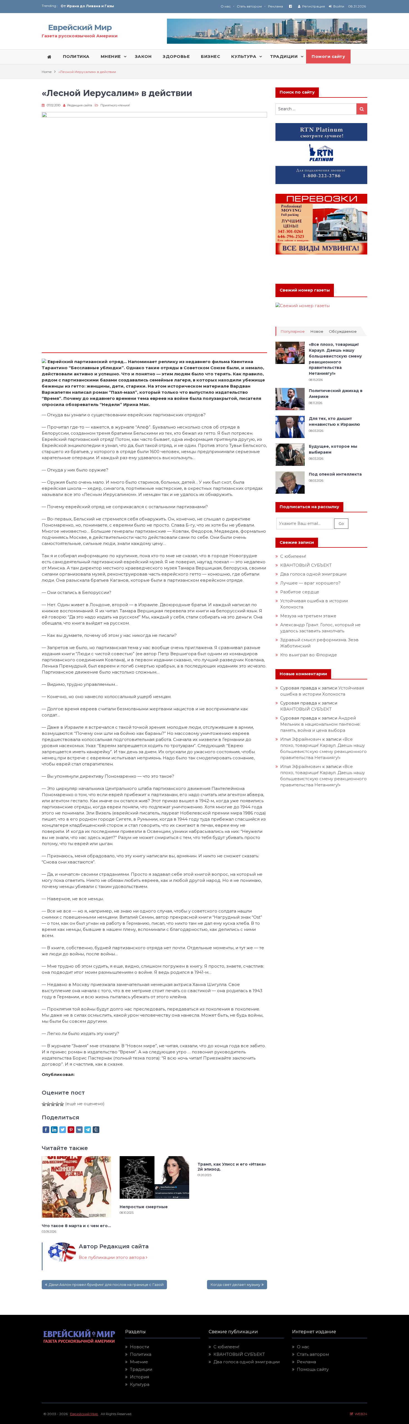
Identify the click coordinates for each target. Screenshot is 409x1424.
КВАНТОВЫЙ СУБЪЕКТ (306, 565)
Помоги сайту (328, 56)
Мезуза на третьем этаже (308, 615)
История (139, 1376)
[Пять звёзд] (62, 1104)
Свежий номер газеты (305, 290)
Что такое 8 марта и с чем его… (76, 1225)
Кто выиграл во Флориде (308, 654)
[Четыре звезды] (57, 1104)
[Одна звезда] (44, 1104)
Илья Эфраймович (300, 739)
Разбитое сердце (299, 591)
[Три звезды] (53, 1104)
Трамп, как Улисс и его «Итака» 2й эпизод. (232, 1167)
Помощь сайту (313, 1369)
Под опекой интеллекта (335, 474)
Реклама (275, 6)
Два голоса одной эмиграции (313, 574)
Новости (139, 1346)
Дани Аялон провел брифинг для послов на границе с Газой (106, 1284)
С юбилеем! (293, 556)
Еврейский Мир (80, 27)
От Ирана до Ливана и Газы (87, 6)
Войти (338, 6)
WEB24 (360, 1414)
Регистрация (313, 6)
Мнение (139, 1361)
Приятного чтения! (115, 105)
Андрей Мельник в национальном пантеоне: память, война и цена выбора (321, 724)
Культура (139, 1384)
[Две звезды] (48, 1104)
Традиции (141, 1369)
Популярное (292, 331)
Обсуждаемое (343, 331)
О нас (226, 6)
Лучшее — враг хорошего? (310, 583)
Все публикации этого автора (112, 1257)
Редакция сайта (79, 105)
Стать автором (249, 6)
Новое (316, 331)
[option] (132, 6)
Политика (140, 1354)
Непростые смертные (144, 1206)
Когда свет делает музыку (235, 1284)
